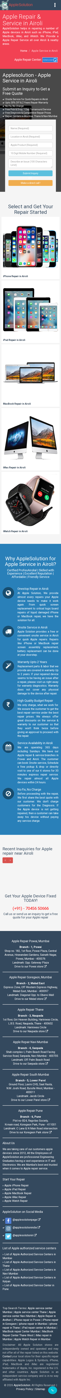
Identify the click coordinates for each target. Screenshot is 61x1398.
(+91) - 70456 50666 (31, 1010)
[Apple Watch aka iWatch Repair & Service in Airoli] (30, 503)
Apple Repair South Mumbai (30, 1176)
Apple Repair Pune (30, 1213)
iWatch (34, 36)
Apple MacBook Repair (18, 1295)
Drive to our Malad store (29, 1101)
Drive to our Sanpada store (29, 1165)
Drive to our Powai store (29, 1068)
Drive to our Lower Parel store (29, 1202)
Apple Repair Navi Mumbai (30, 1144)
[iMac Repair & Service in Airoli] (30, 439)
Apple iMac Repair (15, 1299)
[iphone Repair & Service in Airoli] (30, 248)
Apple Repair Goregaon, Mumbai (30, 1079)
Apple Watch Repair (16, 1303)
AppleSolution (21, 5)
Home (23, 50)
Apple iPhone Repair (16, 1287)
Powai (21, 759)
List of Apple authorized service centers (29, 1350)
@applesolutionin (22, 1337)
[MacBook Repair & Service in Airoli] (30, 376)
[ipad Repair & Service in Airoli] (30, 312)
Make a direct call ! (30, 183)
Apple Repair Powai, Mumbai (30, 1043)
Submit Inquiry (30, 173)
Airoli (36, 759)
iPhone (47, 32)
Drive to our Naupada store (29, 1133)
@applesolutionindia (24, 1329)
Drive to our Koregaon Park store (29, 1234)
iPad (55, 32)
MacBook (8, 36)
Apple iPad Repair (15, 1291)
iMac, (19, 36)
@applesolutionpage (24, 1321)
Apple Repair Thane (31, 1112)
